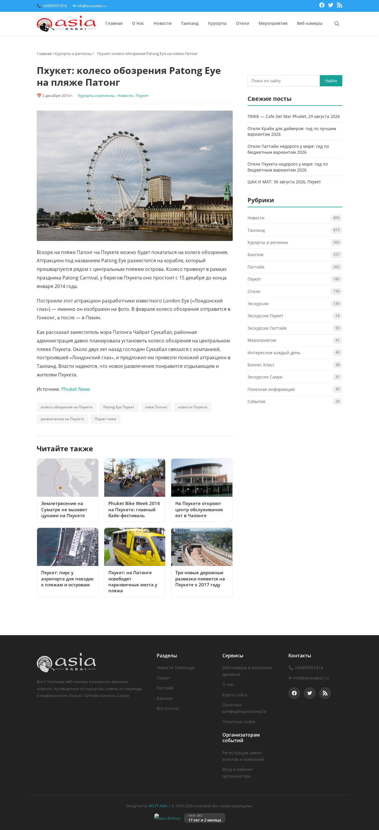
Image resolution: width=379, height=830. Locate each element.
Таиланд (190, 23)
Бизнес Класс (261, 365)
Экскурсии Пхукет (265, 316)
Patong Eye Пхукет (118, 407)
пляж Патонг (156, 407)
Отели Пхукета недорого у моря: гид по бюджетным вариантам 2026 (288, 167)
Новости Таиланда (175, 667)
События (256, 401)
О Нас (138, 23)
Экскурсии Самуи (265, 377)
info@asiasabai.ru (311, 678)
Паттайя (256, 267)
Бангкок (256, 255)
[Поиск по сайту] (337, 23)
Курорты (217, 23)
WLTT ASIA (158, 805)
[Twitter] (330, 5)
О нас (228, 684)
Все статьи (168, 708)
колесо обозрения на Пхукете (67, 407)
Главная (114, 23)
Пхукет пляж (105, 418)
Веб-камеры (309, 23)
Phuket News (75, 389)
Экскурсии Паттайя (267, 328)
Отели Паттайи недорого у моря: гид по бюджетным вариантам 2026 (288, 149)
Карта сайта (234, 695)
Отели (242, 23)
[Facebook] (322, 5)
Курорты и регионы (73, 53)
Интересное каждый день (274, 352)
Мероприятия (273, 23)
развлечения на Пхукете (62, 418)
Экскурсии (258, 303)
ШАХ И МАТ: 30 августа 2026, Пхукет (284, 182)
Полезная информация (271, 389)
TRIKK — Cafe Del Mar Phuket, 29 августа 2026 (294, 116)
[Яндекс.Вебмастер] (167, 818)
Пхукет (142, 95)
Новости (162, 23)
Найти (331, 80)
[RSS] (339, 5)
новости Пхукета (192, 407)
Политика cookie (239, 721)
